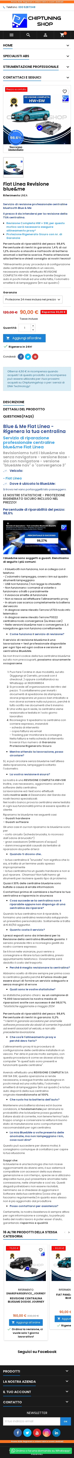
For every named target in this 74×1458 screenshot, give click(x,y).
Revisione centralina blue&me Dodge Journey (26, 1300)
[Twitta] (28, 357)
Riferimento (11, 195)
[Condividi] (21, 357)
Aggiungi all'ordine (23, 338)
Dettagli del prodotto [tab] (24, 409)
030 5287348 (26, 7)
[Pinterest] (35, 357)
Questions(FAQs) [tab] (18, 416)
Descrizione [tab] (13, 402)
